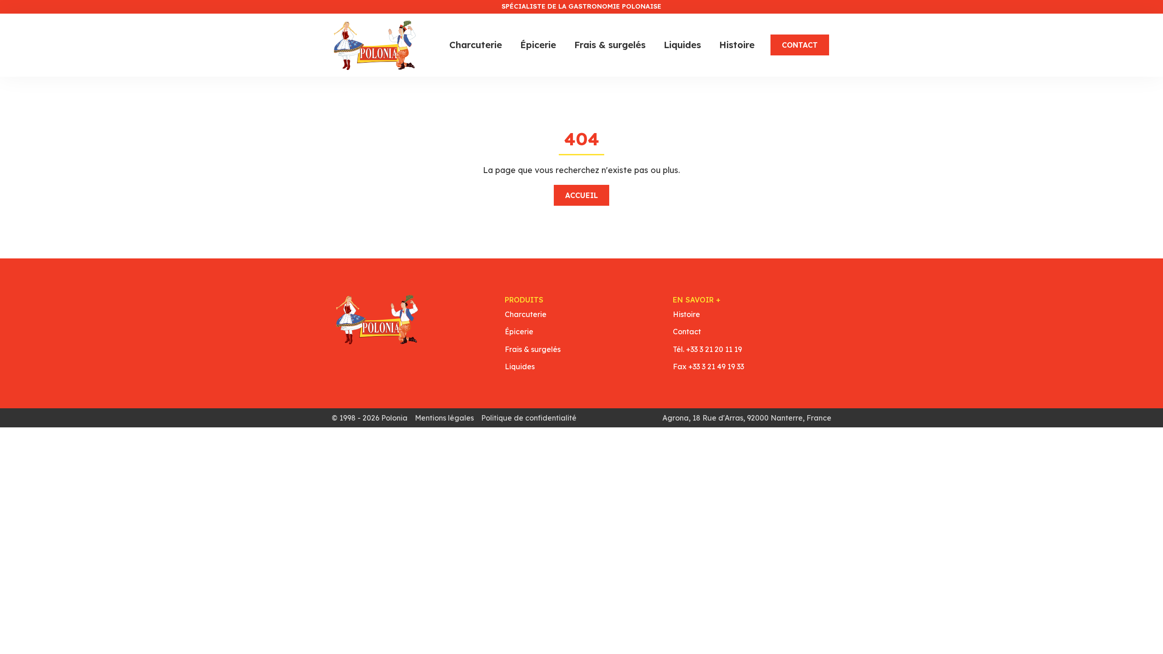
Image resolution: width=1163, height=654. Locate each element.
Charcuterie (475, 44)
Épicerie (538, 44)
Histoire (737, 44)
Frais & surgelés (610, 44)
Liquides (682, 44)
